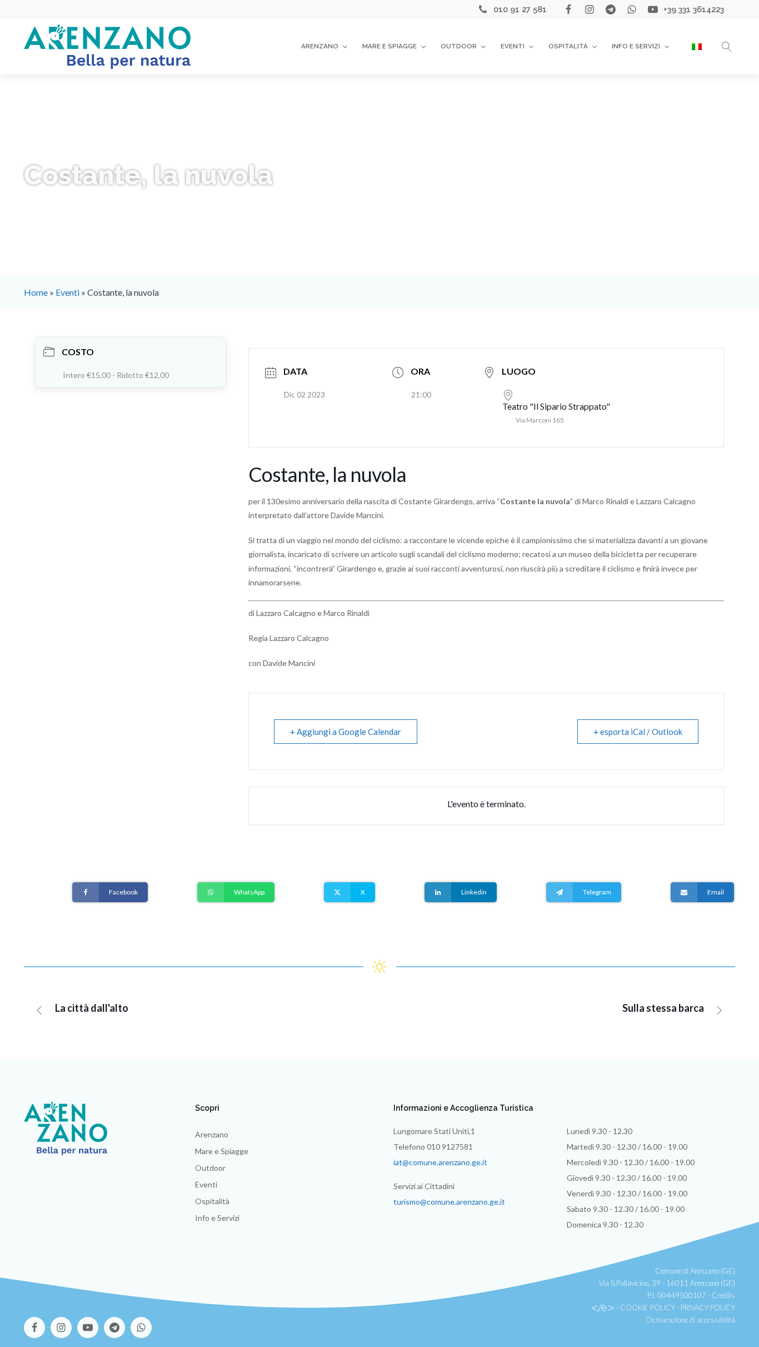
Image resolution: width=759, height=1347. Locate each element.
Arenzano (319, 46)
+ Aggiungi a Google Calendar (345, 732)
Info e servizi (636, 46)
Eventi (513, 46)
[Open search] (726, 46)
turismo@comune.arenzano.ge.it (449, 1201)
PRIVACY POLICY (708, 1307)
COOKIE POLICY (647, 1307)
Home (36, 292)
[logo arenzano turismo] (107, 46)
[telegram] (610, 9)
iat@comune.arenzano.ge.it (440, 1162)
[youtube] (652, 9)
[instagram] (589, 9)
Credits (723, 1295)
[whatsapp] (631, 9)
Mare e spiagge (389, 46)
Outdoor (459, 46)
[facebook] (568, 9)
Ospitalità (568, 46)
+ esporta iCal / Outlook (637, 732)
